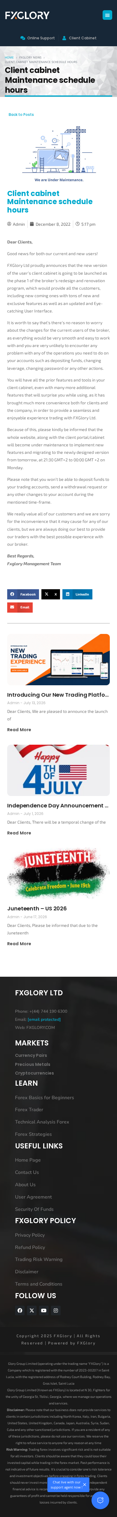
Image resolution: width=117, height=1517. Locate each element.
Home (9, 57)
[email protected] (44, 1019)
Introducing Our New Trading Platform (58, 694)
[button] (107, 15)
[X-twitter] (32, 1310)
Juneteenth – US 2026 (37, 908)
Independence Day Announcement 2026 (58, 805)
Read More (19, 730)
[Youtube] (44, 1310)
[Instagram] (56, 1310)
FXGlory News (30, 57)
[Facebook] (20, 1310)
